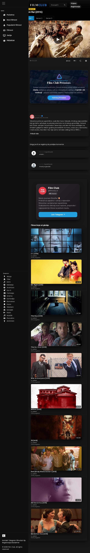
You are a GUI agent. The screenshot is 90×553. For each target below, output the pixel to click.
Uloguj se (33, 144)
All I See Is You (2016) (39, 503)
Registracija (6, 543)
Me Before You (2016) (39, 534)
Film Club (37, 116)
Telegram (12, 540)
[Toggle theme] (3, 535)
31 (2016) (34, 440)
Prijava (73, 3)
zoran (41, 164)
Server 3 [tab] (49, 18)
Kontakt (5, 540)
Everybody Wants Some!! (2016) (44, 471)
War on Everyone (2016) (40, 378)
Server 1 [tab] (29, 18)
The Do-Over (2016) (39, 347)
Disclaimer (15, 543)
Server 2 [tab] (39, 18)
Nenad (41, 152)
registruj (44, 144)
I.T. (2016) (34, 254)
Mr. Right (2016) (37, 285)
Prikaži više (34, 134)
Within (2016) (36, 409)
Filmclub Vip (21, 540)
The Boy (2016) (37, 316)
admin (35, 256)
